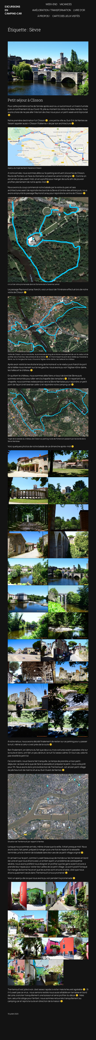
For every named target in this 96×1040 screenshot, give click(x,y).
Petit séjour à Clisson (25, 100)
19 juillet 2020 (13, 1014)
